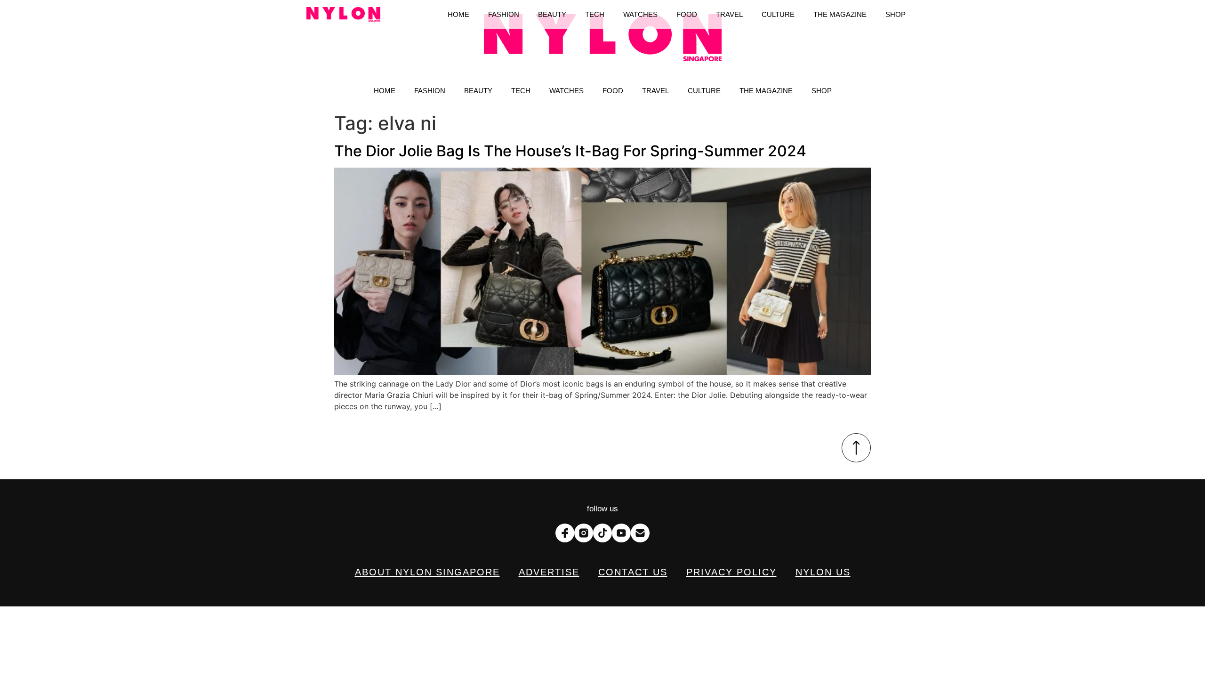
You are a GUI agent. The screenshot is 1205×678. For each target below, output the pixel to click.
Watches (566, 90)
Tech (520, 90)
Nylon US (823, 572)
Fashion (429, 90)
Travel (655, 90)
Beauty (478, 90)
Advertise (549, 572)
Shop (821, 90)
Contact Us (632, 572)
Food (612, 90)
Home (384, 90)
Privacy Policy (731, 572)
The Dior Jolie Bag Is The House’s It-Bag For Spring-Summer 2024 (570, 151)
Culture (704, 90)
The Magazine (766, 90)
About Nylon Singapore (427, 572)
